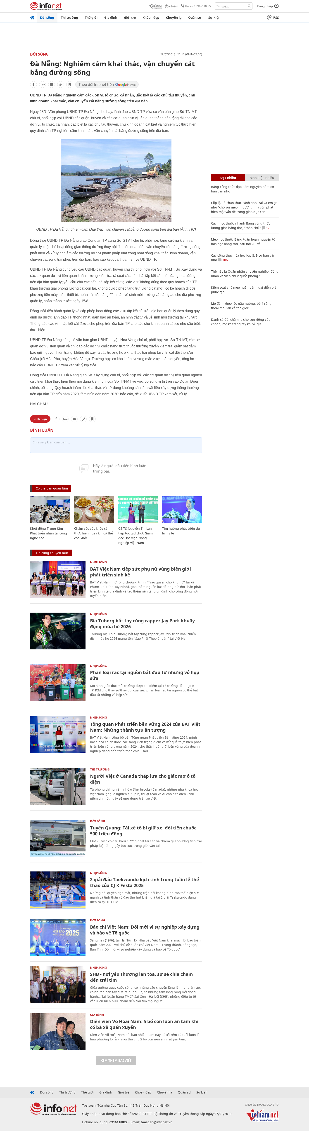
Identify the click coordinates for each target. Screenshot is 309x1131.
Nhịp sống (98, 562)
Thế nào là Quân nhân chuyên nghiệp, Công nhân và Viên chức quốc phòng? (244, 273)
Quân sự (195, 17)
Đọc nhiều (228, 178)
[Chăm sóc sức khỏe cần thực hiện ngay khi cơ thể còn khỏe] (94, 509)
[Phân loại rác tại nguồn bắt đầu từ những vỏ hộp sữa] (58, 682)
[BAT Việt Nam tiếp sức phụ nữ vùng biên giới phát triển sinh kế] (58, 579)
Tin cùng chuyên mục (52, 553)
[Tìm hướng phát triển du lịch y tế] (182, 509)
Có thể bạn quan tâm (52, 488)
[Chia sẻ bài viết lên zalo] (42, 84)
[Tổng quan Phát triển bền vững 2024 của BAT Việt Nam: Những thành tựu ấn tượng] (58, 734)
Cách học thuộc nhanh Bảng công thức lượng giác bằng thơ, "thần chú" (240, 225)
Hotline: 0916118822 (198, 6)
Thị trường (69, 17)
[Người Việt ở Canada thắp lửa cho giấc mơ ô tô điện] (58, 786)
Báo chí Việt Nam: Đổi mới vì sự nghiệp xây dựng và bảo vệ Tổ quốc (145, 930)
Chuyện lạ (173, 17)
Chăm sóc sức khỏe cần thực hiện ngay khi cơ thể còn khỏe (93, 533)
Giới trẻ (130, 17)
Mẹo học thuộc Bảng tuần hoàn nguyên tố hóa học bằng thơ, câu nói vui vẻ (243, 241)
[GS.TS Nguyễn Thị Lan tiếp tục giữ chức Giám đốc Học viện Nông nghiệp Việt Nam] (138, 509)
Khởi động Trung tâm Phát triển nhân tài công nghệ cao (48, 533)
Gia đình (110, 17)
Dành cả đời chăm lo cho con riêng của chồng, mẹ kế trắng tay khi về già (240, 321)
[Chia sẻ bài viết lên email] (51, 84)
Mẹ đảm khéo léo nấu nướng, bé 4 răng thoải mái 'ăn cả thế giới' (241, 305)
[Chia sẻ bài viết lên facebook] (33, 84)
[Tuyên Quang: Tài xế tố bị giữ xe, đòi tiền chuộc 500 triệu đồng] (58, 838)
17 (267, 228)
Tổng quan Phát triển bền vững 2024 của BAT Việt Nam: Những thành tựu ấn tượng (145, 727)
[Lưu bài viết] (69, 84)
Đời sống (47, 17)
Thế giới (91, 17)
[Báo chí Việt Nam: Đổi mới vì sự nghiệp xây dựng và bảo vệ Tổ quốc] (58, 937)
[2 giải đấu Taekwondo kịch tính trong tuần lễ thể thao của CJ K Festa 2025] (58, 889)
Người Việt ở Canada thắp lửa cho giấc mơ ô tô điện (142, 779)
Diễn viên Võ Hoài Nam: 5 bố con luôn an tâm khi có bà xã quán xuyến (144, 1024)
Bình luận (40, 419)
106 (224, 260)
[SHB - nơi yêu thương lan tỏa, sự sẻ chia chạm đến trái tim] (58, 984)
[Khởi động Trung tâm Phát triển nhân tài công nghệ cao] (50, 509)
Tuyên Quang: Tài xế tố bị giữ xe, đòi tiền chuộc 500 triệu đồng (143, 831)
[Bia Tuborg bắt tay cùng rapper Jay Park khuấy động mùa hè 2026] (58, 631)
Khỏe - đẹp (151, 17)
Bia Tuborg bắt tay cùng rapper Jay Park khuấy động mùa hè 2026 (142, 624)
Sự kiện (214, 17)
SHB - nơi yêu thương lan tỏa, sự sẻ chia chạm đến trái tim (141, 977)
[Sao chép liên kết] (60, 84)
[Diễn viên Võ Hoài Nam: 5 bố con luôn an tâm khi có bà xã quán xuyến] (58, 1031)
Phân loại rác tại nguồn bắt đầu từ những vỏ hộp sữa (144, 675)
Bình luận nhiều (262, 178)
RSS (276, 17)
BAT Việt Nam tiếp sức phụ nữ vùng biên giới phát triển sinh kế (140, 572)
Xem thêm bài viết (116, 1060)
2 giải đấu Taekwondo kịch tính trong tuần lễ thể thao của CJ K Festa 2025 (144, 882)
